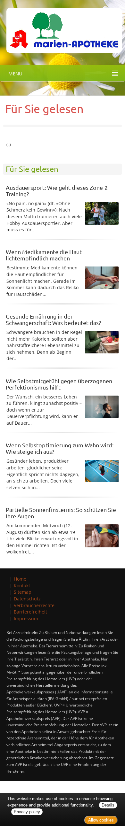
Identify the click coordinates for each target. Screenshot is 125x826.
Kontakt (22, 586)
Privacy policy (27, 811)
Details (108, 805)
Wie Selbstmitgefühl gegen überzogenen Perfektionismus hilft (59, 383)
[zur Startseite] (61, 26)
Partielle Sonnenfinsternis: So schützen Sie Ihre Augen (61, 512)
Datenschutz (27, 599)
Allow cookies (101, 820)
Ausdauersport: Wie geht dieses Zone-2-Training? (57, 190)
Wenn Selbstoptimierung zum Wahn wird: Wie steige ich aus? (59, 448)
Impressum (26, 618)
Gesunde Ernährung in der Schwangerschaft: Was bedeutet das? (53, 319)
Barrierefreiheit (30, 612)
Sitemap (22, 592)
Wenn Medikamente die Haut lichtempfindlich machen (44, 254)
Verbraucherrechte (34, 605)
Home (20, 579)
